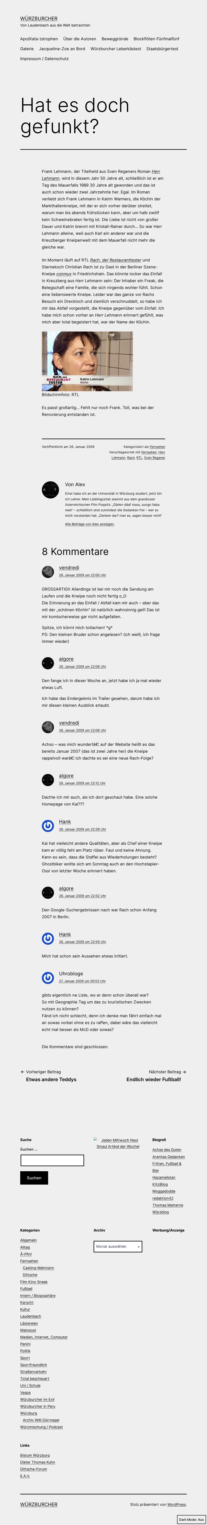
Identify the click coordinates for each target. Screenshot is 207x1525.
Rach (131, 458)
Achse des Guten (166, 1150)
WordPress (176, 1504)
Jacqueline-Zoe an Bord (62, 48)
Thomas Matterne (167, 1205)
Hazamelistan (163, 1177)
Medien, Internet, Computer (44, 1337)
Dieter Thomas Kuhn (37, 1462)
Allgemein (28, 1240)
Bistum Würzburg (35, 1455)
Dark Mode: (188, 1520)
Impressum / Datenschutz (44, 58)
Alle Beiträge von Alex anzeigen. (89, 524)
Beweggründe (115, 38)
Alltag (25, 1247)
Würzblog (160, 1212)
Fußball (26, 1289)
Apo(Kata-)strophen (39, 38)
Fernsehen (157, 447)
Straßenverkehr (33, 1372)
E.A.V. (25, 1476)
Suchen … (29, 1149)
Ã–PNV (26, 1254)
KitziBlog (160, 1184)
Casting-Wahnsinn (38, 1268)
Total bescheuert (34, 1378)
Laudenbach (30, 1316)
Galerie (27, 48)
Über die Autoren (79, 38)
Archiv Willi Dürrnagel (41, 1420)
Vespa (25, 1392)
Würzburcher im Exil (37, 1399)
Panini (25, 1344)
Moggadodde (163, 1191)
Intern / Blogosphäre (37, 1295)
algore (66, 659)
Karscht (27, 1302)
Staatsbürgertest (162, 48)
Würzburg (28, 1413)
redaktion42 (162, 1198)
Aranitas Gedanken (168, 1157)
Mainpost (28, 1330)
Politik (25, 1351)
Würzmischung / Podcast (41, 1427)
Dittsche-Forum (33, 1469)
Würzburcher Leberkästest (116, 48)
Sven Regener (154, 458)
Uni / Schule (30, 1385)
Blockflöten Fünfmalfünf (156, 38)
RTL (139, 458)
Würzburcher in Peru (37, 1406)
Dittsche (30, 1275)
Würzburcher (38, 18)
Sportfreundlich (33, 1365)
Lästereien (29, 1323)
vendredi (69, 568)
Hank (65, 822)
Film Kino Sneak (34, 1282)
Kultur (25, 1309)
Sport (25, 1358)
